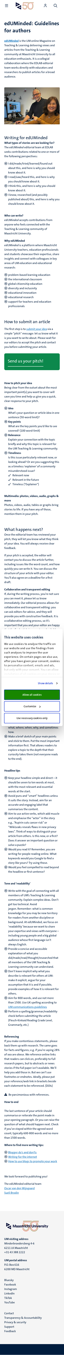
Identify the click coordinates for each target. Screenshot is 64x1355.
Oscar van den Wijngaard (19, 1188)
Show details (45, 683)
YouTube (9, 1302)
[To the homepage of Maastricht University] (24, 6)
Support (9, 1327)
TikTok (8, 1298)
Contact (9, 1313)
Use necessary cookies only (32, 718)
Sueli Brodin (11, 1193)
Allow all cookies (32, 695)
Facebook (10, 1284)
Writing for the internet (22, 1157)
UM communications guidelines (27, 1007)
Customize (30, 706)
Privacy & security (15, 1322)
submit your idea (36, 329)
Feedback (10, 1331)
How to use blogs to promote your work (32, 1161)
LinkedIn (9, 1293)
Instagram (10, 1289)
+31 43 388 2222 (14, 1252)
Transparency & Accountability (23, 1318)
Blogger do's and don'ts (22, 1152)
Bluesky (9, 1280)
